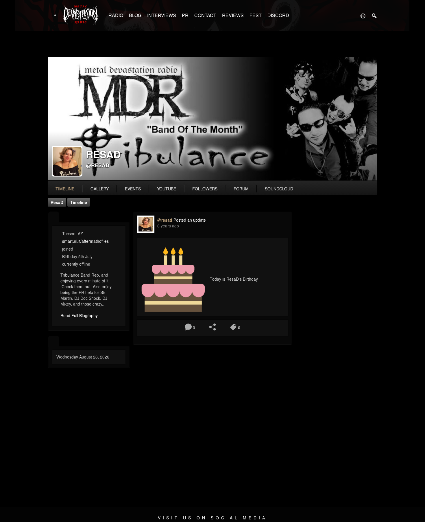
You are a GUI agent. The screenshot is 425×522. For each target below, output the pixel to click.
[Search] (374, 15)
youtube (166, 189)
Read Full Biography (79, 315)
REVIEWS (233, 15)
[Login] (363, 15)
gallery (99, 189)
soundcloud (279, 189)
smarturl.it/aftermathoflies (85, 241)
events (133, 189)
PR (185, 15)
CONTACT (205, 15)
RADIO (115, 15)
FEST (256, 15)
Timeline (65, 189)
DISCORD (278, 15)
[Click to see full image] (212, 119)
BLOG (135, 15)
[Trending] (54, 341)
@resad (97, 165)
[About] (54, 217)
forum (241, 189)
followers (204, 189)
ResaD (57, 202)
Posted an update (189, 220)
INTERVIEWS (161, 15)
